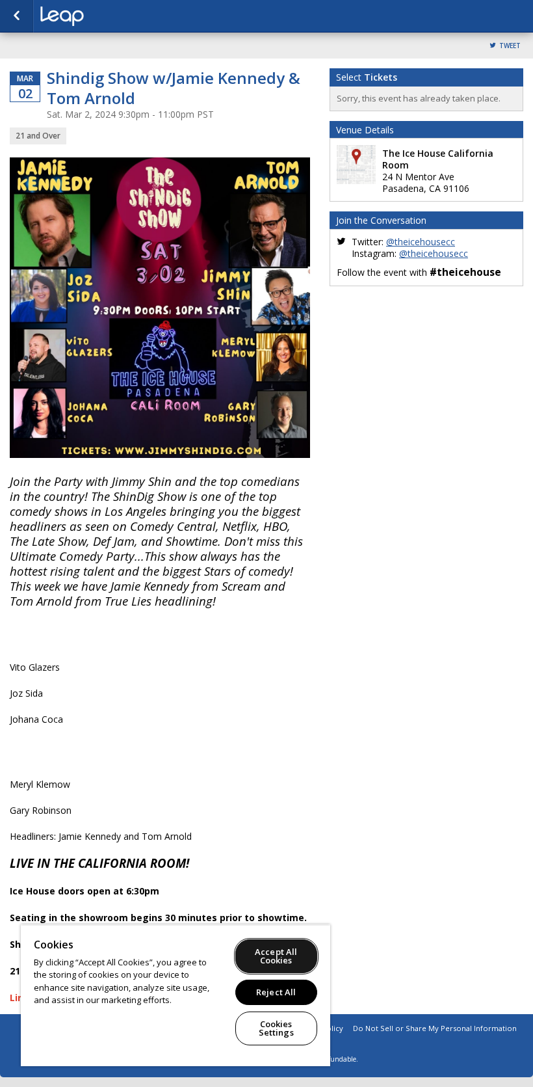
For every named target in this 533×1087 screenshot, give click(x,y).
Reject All (276, 992)
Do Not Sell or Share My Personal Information (435, 1028)
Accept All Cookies (276, 956)
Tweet (510, 46)
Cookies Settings (276, 1028)
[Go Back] (16, 16)
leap (105, 16)
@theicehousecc (420, 241)
